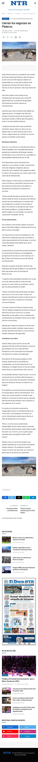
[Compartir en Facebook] (3, 37)
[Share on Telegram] (19, 37)
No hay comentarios (22, 30)
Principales (6, 490)
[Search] (35, 3)
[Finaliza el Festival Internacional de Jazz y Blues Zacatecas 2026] (19, 666)
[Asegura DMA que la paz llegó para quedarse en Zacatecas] (6, 569)
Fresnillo (5, 18)
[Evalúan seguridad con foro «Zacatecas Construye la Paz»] (6, 549)
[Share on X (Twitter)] (7, 37)
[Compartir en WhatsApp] (11, 37)
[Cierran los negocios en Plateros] (19, 61)
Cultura (5, 675)
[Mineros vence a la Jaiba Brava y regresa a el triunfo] (6, 539)
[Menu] (3, 3)
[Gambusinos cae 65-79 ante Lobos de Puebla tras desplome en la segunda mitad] (6, 709)
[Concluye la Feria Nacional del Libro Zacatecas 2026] (6, 691)
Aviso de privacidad (20, 755)
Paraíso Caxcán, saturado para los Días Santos (27, 510)
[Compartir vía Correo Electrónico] (15, 37)
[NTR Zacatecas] (19, 3)
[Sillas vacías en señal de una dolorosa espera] (6, 559)
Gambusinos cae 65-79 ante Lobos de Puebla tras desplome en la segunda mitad (24, 709)
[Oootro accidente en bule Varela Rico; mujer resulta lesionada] (6, 700)
